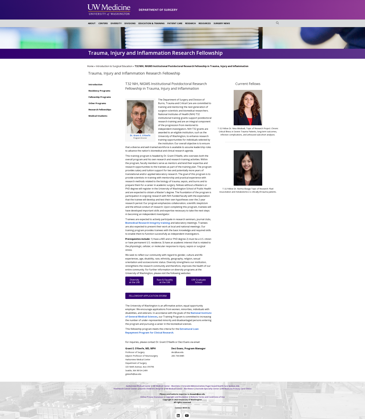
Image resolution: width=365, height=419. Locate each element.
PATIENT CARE (174, 23)
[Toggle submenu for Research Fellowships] (116, 109)
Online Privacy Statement (152, 397)
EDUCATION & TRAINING (151, 23)
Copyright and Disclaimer (177, 397)
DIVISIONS (130, 23)
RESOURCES (205, 23)
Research (167, 332)
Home (90, 66)
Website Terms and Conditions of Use (207, 397)
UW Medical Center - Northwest (179, 388)
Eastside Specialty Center (207, 388)
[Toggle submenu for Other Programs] (116, 103)
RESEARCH (190, 23)
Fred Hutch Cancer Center (125, 388)
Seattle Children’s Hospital (151, 388)
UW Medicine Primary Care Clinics (236, 388)
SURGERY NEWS (222, 23)
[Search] (276, 23)
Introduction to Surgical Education (114, 66)
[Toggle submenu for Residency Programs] (116, 90)
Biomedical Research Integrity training (147, 222)
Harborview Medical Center (138, 386)
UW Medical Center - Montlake (166, 386)
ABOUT (92, 23)
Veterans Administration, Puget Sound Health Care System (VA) (210, 386)
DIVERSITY (116, 23)
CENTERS (103, 23)
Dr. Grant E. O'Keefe (140, 135)
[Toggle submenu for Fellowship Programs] (116, 97)
